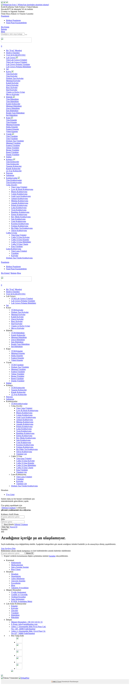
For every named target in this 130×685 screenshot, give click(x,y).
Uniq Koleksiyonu (18, 221)
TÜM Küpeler (17, 351)
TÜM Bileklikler (18, 333)
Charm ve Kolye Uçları (15, 92)
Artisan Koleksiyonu (19, 198)
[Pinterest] (19, 662)
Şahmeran (10, 175)
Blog (3, 31)
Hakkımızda (16, 562)
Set (7, 69)
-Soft (53, 681)
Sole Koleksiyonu (18, 219)
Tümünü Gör (21, 454)
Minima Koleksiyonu (19, 201)
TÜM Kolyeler (17, 310)
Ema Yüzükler (17, 246)
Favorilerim (15, 583)
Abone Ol (29, 553)
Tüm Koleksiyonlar (14, 180)
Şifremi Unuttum (21, 524)
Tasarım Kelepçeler (14, 166)
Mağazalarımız (17, 565)
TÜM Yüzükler (17, 365)
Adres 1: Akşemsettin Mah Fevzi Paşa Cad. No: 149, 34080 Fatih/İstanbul (28, 627)
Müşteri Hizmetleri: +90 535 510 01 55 (27, 622)
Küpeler (14, 606)
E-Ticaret (58, 681)
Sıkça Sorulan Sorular (20, 567)
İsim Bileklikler (12, 111)
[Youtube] (19, 655)
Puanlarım (5, 16)
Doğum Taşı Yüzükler (15, 141)
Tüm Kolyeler (11, 74)
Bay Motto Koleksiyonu (21, 217)
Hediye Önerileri (13, 53)
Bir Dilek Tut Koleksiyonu (22, 228)
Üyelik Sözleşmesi (18, 592)
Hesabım (14, 574)
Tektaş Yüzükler (12, 148)
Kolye (9, 71)
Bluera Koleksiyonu (19, 192)
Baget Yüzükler (12, 152)
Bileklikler (15, 615)
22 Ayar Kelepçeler (14, 171)
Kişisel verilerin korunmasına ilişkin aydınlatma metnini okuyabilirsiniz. (36, 556)
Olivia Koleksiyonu (19, 230)
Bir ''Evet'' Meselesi (14, 50)
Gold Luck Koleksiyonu (21, 196)
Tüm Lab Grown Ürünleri (16, 60)
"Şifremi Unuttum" (8, 508)
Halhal (8, 157)
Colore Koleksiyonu (19, 194)
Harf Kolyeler (11, 90)
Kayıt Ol (13, 527)
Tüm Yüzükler (12, 136)
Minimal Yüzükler (13, 143)
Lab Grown (11, 57)
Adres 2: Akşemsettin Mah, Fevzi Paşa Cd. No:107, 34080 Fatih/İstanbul (28, 632)
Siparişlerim (16, 576)
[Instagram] (19, 642)
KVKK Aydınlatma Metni (21, 601)
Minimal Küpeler (13, 125)
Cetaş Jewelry (11, 185)
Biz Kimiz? (5, 273)
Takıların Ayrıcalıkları (20, 588)
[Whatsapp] (19, 668)
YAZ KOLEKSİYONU (16, 55)
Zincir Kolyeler (12, 85)
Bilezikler (15, 617)
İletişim (4, 29)
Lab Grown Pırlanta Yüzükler (18, 64)
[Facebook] (19, 649)
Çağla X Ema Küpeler (20, 240)
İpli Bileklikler (12, 115)
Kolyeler (14, 256)
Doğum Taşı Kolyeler (14, 78)
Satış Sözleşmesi (17, 599)
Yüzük (9, 134)
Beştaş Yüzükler (12, 150)
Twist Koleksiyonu (18, 210)
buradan (52, 556)
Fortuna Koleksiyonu (19, 226)
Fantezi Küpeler (12, 129)
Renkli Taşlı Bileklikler (15, 113)
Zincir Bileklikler (13, 108)
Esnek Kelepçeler (13, 104)
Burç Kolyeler (12, 87)
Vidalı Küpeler (12, 131)
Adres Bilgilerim (18, 578)
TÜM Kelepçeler (18, 388)
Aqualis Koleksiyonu (19, 203)
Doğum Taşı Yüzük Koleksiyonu (19, 258)
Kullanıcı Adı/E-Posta (10, 514)
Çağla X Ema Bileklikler (21, 242)
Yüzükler (15, 253)
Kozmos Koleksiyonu (20, 224)
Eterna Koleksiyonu (19, 214)
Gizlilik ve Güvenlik (19, 594)
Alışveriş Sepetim (18, 581)
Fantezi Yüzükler (13, 145)
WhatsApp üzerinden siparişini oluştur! (33, 5)
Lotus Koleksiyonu (19, 208)
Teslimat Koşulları (18, 597)
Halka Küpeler (12, 127)
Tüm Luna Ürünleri (19, 251)
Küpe (8, 118)
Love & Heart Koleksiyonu (22, 189)
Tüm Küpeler (11, 120)
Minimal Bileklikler (14, 106)
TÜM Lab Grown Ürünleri (22, 298)
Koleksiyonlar (12, 178)
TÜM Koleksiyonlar (19, 404)
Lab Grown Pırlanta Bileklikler (18, 67)
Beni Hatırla (9, 524)
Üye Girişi (10, 494)
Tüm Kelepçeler (12, 162)
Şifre (3, 519)
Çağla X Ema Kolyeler (20, 237)
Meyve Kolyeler (12, 94)
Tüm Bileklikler (12, 99)
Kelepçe (9, 159)
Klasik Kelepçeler (13, 168)
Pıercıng (9, 173)
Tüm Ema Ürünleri (18, 235)
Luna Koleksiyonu (13, 249)
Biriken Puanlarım (13, 20)
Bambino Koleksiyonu (20, 212)
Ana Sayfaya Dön (8, 548)
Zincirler (14, 610)
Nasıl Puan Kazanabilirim (16, 23)
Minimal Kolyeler (13, 81)
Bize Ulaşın (16, 569)
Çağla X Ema (11, 233)
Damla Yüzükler (12, 154)
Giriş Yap (5, 527)
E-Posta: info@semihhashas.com (24, 624)
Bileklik (9, 97)
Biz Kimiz (5, 27)
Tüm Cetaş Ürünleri (19, 187)
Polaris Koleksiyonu (19, 205)
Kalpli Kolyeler (12, 83)
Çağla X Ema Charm (19, 244)
